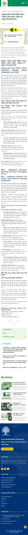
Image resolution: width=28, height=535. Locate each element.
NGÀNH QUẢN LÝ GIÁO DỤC (8, 484)
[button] (23, 3)
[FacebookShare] (18, 321)
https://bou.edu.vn (7, 523)
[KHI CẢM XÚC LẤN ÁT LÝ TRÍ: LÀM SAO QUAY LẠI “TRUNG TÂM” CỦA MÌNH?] (14, 386)
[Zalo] (8, 469)
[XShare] (9, 321)
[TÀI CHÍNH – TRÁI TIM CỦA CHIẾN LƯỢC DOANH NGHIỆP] (14, 417)
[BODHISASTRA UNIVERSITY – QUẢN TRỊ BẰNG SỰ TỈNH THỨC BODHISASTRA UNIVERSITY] (14, 406)
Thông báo (3, 498)
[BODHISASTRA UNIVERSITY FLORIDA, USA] (4, 3)
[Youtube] (5, 469)
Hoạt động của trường (17, 11)
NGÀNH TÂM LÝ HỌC (6, 482)
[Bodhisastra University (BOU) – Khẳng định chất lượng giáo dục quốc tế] (14, 356)
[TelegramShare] (12, 321)
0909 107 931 (6, 519)
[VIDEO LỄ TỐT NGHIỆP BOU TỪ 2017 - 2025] (14, 367)
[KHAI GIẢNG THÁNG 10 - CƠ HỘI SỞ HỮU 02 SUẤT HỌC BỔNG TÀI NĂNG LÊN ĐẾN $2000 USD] (14, 362)
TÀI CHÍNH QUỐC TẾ (6, 487)
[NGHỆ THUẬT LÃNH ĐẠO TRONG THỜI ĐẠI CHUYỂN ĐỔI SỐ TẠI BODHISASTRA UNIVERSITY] (14, 396)
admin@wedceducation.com (9, 521)
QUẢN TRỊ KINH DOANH (7, 480)
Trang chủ (4, 11)
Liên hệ (3, 505)
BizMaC (17, 532)
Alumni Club (4, 503)
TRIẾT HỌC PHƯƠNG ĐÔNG (8, 477)
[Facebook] (2, 469)
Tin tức (9, 11)
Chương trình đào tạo (6, 496)
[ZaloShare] (15, 321)
